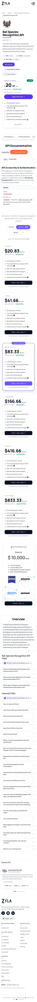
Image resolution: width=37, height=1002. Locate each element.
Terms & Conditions (7, 967)
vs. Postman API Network (8, 949)
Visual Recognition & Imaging (21, 13)
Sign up (22, 940)
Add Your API (5, 928)
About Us (4, 960)
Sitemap (22, 946)
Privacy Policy (5, 970)
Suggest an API (24, 934)
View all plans (18, 124)
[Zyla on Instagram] (13, 913)
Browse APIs (23, 928)
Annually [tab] (23, 227)
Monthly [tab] (11, 227)
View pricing (9, 64)
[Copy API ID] (10, 40)
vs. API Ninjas (5, 943)
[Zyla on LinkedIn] (8, 913)
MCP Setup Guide (25, 931)
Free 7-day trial (17, 282)
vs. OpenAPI (4, 952)
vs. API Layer (5, 936)
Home (3, 13)
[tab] (23, 137)
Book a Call (18, 603)
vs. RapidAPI (4, 939)
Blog (2, 976)
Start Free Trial (17, 97)
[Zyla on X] (3, 913)
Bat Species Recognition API (10, 15)
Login (21, 937)
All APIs (9, 13)
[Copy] (31, 200)
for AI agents (12, 59)
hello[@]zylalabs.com (12, 985)
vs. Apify (3, 946)
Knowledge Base (6, 964)
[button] (18, 670)
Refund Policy (5, 973)
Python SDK (23, 943)
